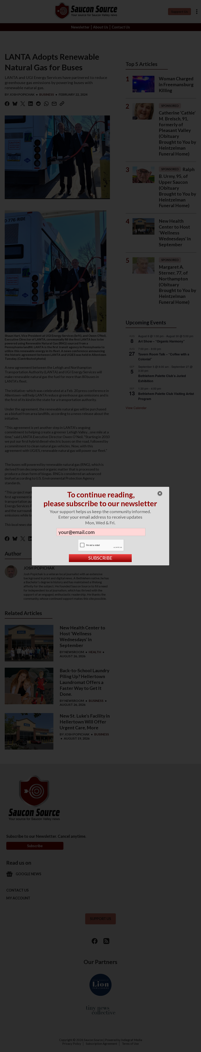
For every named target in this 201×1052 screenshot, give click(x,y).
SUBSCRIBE (100, 558)
